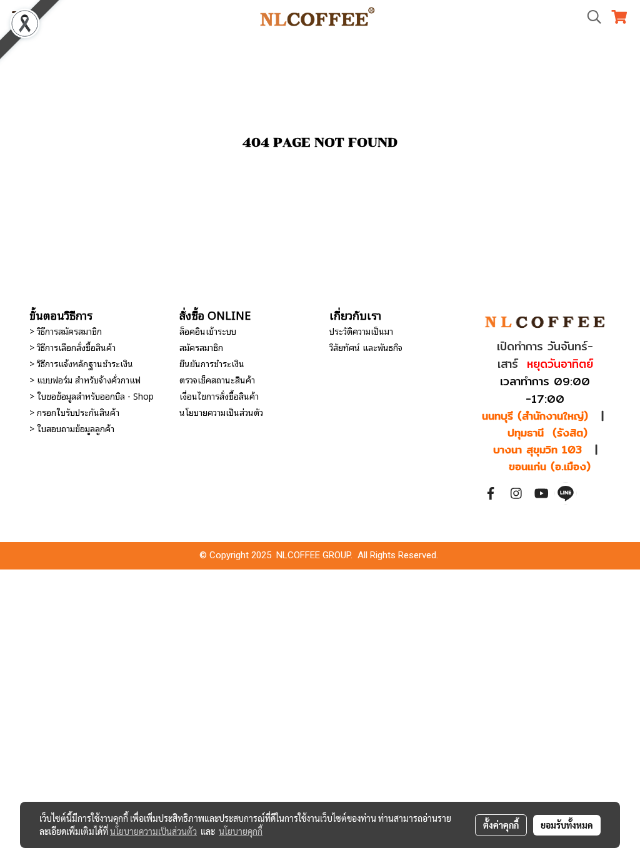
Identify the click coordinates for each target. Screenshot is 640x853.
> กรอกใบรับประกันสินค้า (74, 412)
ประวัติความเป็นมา (361, 330)
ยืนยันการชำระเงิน (211, 363)
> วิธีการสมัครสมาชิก (65, 330)
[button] (590, 17)
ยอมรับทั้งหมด (567, 825)
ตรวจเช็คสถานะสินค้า (217, 379)
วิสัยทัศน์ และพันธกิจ (365, 347)
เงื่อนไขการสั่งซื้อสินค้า (219, 395)
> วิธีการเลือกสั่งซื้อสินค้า (72, 347)
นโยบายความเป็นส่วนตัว (221, 412)
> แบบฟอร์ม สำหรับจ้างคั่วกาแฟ (85, 379)
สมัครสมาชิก (201, 347)
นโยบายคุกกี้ (240, 831)
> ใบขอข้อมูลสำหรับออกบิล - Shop (91, 395)
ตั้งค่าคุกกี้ (501, 825)
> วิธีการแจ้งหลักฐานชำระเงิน (81, 363)
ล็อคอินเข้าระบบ (207, 330)
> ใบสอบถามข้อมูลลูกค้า (71, 428)
